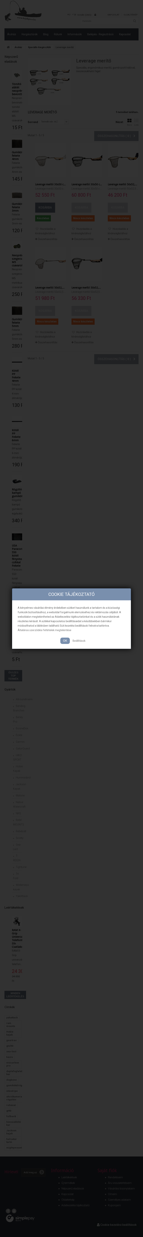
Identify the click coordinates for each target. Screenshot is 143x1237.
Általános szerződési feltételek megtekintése (44, 630)
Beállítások (79, 640)
